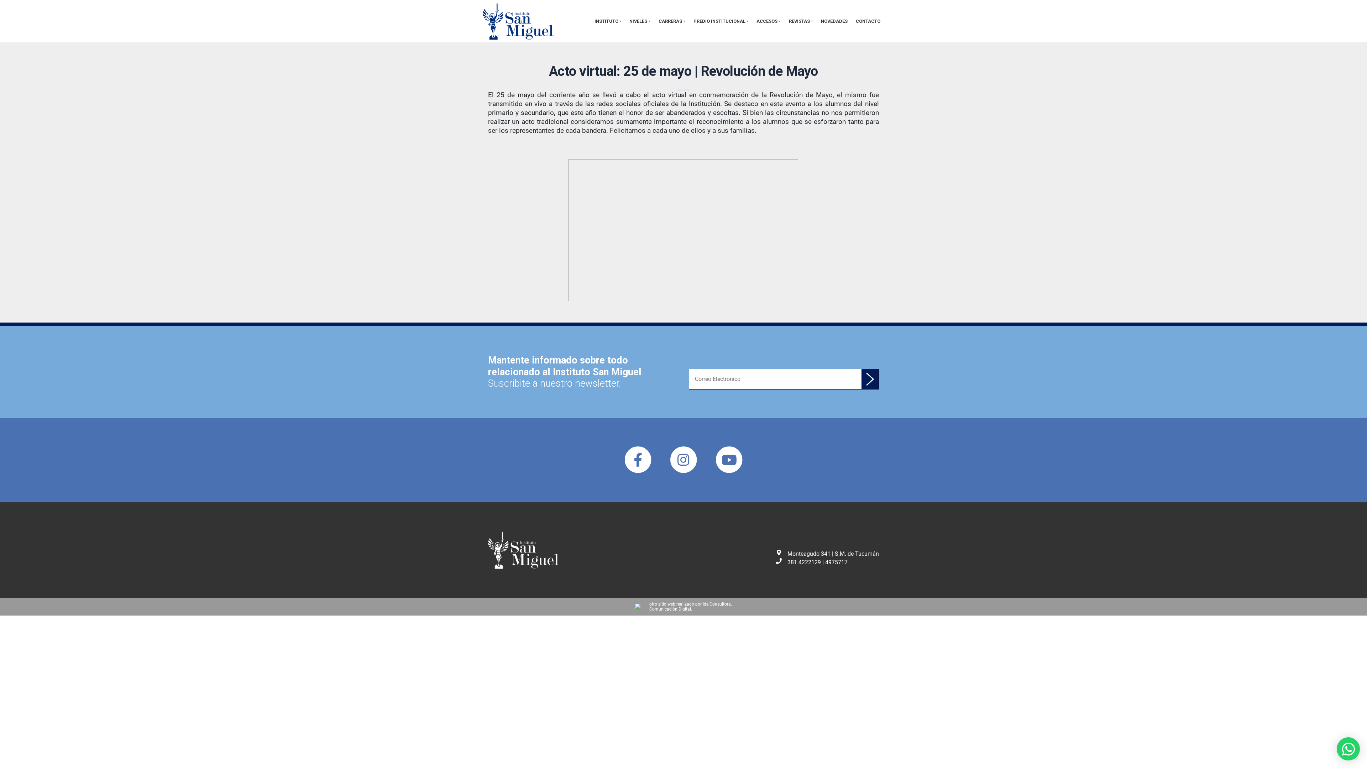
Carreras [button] (670, 21)
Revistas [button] (799, 21)
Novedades (834, 21)
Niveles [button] (638, 21)
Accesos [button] (766, 21)
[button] (1348, 748)
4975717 (836, 562)
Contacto (868, 21)
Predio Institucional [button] (719, 21)
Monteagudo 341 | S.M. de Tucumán (833, 553)
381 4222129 (804, 562)
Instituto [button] (606, 21)
